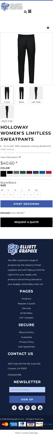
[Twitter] (20, 407)
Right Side (7, 121)
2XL (36, 190)
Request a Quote (26, 303)
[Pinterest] (27, 407)
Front (7, 102)
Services (26, 308)
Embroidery (26, 313)
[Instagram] (33, 407)
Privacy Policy (26, 342)
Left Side (36, 102)
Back (21, 102)
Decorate (5, 213)
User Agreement (26, 346)
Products (26, 298)
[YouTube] (40, 407)
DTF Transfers (26, 317)
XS (2, 190)
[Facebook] (14, 407)
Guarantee (26, 337)
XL (29, 190)
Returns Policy (26, 332)
